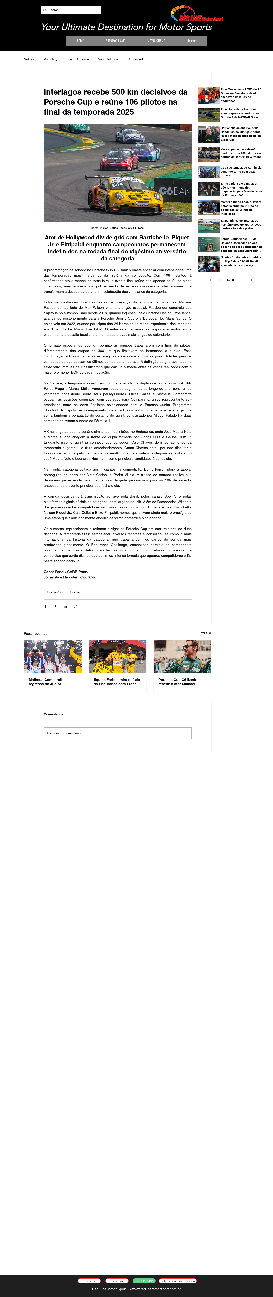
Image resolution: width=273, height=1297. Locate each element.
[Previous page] (219, 280)
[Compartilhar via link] (75, 606)
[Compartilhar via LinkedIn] (65, 606)
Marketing (50, 59)
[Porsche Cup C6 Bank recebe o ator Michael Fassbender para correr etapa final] (182, 656)
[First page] (209, 280)
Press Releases (108, 59)
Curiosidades (136, 59)
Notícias (29, 59)
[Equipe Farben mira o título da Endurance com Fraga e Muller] (117, 656)
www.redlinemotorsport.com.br (156, 1289)
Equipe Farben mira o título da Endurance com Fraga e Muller (117, 682)
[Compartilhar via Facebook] (46, 606)
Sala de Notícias (77, 59)
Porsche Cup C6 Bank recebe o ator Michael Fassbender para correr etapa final (178, 682)
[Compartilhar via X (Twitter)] (55, 606)
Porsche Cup (54, 592)
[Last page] (250, 280)
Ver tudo (206, 632)
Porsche (74, 592)
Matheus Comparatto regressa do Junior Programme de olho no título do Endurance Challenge (48, 682)
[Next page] (241, 280)
